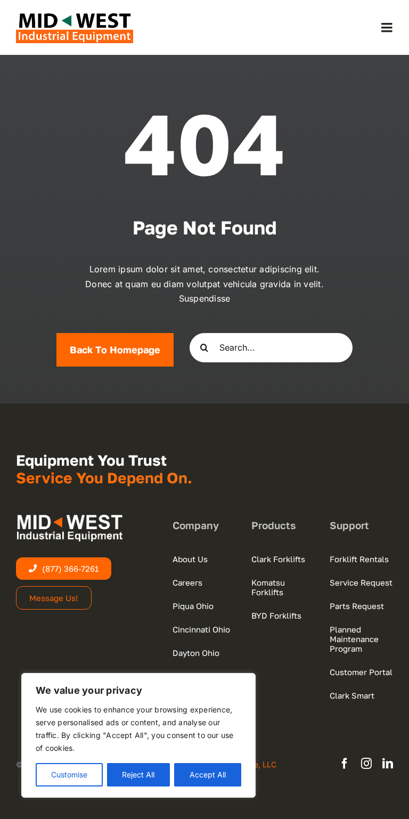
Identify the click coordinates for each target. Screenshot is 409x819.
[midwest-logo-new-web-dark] (74, 16)
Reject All (138, 774)
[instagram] (366, 763)
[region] (138, 735)
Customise (69, 774)
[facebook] (344, 763)
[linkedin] (387, 763)
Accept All (208, 774)
